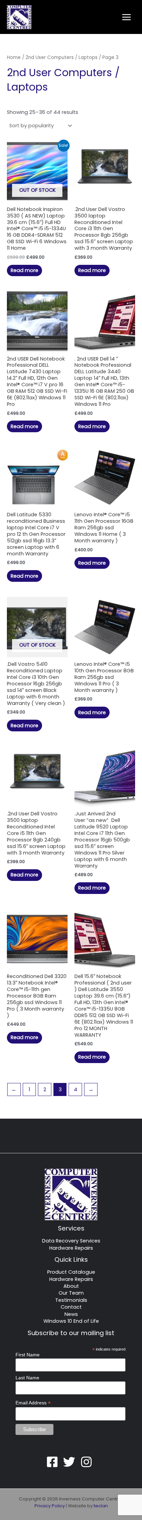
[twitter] (71, 1462)
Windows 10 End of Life (71, 1321)
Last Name (27, 1377)
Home (14, 57)
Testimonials (71, 1300)
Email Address (33, 1403)
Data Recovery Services (71, 1240)
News (71, 1314)
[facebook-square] (54, 1462)
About (71, 1286)
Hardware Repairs (71, 1248)
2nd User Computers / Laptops (62, 57)
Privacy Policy (49, 1506)
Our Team (71, 1292)
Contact (71, 1307)
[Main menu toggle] (126, 16)
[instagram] (88, 1462)
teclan (101, 1506)
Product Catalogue (71, 1272)
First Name (28, 1354)
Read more (24, 270)
